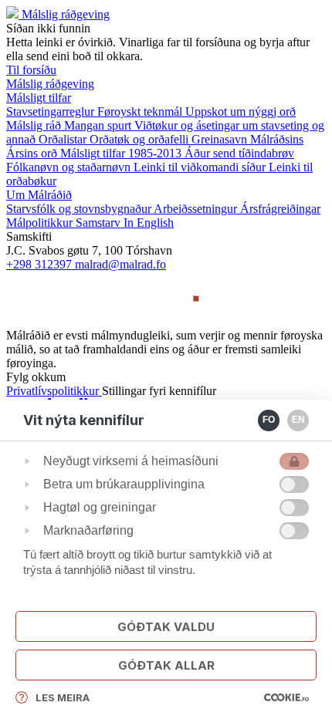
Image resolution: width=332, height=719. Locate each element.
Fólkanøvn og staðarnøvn (70, 167)
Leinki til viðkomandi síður (201, 167)
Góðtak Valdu (166, 626)
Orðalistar (64, 139)
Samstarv (100, 222)
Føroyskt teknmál (141, 111)
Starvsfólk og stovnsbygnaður (80, 208)
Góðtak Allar (166, 665)
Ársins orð (33, 153)
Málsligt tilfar (38, 97)
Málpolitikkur (41, 222)
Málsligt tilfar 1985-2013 (122, 153)
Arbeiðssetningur (197, 208)
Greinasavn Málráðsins (247, 139)
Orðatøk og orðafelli (140, 139)
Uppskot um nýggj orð (240, 111)
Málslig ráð (35, 125)
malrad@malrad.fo (120, 264)
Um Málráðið (39, 194)
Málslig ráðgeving (66, 14)
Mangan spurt (99, 125)
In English (149, 222)
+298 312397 (40, 264)
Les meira (63, 697)
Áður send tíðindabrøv (239, 153)
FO (269, 419)
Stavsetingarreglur (51, 111)
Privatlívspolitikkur (54, 390)
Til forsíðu (31, 69)
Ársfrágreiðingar (280, 208)
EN (298, 419)
